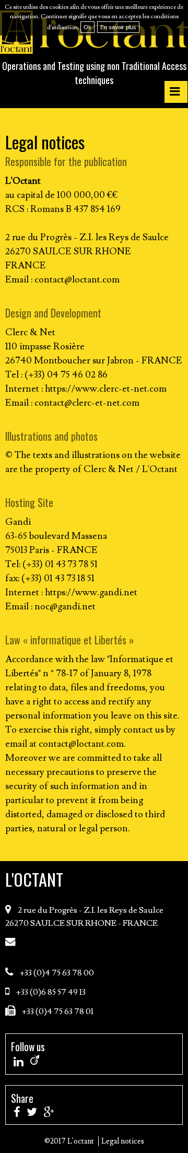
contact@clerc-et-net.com (86, 403)
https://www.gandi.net (91, 592)
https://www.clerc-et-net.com (106, 389)
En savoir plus (118, 27)
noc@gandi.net (65, 607)
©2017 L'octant (69, 1141)
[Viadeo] (35, 1059)
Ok (87, 27)
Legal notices (122, 1141)
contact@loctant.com (77, 280)
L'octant (34, 878)
